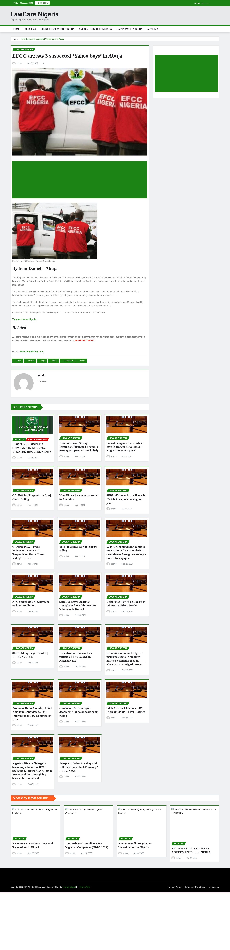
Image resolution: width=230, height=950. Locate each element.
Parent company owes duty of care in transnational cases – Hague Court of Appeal (124, 446)
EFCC (54, 360)
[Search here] (218, 29)
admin (19, 63)
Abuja (19, 360)
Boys (43, 360)
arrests (31, 360)
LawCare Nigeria (35, 13)
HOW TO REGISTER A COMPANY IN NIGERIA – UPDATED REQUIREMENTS (31, 447)
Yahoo (82, 360)
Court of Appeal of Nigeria (57, 29)
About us (30, 29)
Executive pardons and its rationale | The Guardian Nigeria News (75, 656)
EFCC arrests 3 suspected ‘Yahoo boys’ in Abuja (42, 38)
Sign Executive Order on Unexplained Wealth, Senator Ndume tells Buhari (77, 605)
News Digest (70, 886)
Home (16, 29)
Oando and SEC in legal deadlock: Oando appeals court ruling (78, 711)
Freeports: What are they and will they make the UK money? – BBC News (78, 767)
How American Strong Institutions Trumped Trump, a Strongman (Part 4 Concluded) (78, 446)
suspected (68, 360)
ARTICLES (152, 29)
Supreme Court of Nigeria (95, 29)
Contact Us (214, 886)
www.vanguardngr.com (31, 351)
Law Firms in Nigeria (129, 29)
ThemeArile (84, 886)
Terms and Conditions (195, 886)
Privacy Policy (174, 886)
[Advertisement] (80, 180)
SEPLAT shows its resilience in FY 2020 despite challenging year (126, 499)
